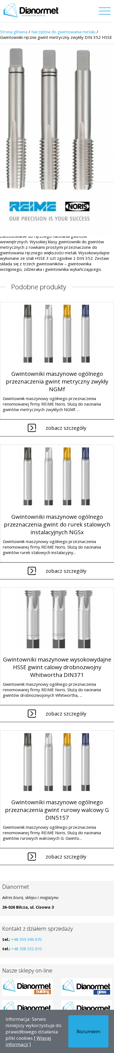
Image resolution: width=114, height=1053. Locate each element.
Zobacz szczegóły (66, 428)
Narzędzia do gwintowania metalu (63, 31)
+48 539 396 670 (26, 939)
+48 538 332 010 (26, 948)
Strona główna (13, 31)
